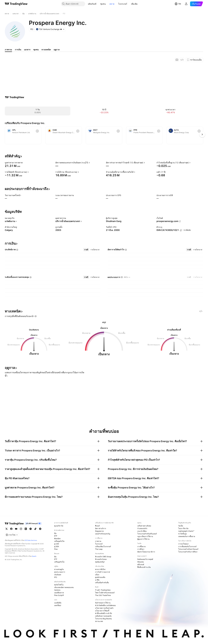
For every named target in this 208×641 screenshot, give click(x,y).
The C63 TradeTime (103, 595)
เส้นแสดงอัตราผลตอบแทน (64, 587)
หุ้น (55, 533)
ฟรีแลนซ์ (140, 564)
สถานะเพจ (99, 621)
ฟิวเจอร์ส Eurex (101, 559)
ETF (55, 536)
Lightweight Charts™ (186, 531)
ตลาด (112, 4)
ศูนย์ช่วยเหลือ (100, 577)
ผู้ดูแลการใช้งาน (143, 539)
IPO (55, 577)
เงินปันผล (57, 575)
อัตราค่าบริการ (100, 528)
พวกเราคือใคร (100, 569)
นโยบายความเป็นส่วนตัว (104, 608)
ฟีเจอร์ (97, 526)
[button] (98, 3)
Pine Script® (59, 595)
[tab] (86, 249)
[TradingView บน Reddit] (40, 528)
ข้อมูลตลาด (99, 531)
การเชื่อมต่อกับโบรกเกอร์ (187, 546)
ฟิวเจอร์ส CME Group (103, 557)
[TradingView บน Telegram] (30, 528)
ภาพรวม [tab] (8, 49)
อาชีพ (97, 580)
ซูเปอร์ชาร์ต (58, 526)
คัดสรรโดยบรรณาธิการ (146, 552)
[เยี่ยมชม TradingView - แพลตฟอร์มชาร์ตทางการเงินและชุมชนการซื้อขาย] (14, 97)
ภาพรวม (98, 541)
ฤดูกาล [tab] (57, 49)
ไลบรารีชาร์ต (183, 528)
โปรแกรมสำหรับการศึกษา (188, 552)
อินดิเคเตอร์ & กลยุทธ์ (145, 559)
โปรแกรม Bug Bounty (103, 619)
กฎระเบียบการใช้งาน (145, 536)
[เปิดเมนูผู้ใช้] (186, 3)
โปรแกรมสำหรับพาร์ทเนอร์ (188, 549)
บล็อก (97, 575)
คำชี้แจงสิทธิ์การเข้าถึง (103, 613)
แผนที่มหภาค (59, 593)
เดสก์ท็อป (57, 605)
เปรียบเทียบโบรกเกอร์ (103, 546)
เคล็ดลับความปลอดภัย (103, 616)
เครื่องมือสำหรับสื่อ (102, 582)
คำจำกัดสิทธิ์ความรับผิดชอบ (105, 605)
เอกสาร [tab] (27, 49)
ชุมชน (103, 4)
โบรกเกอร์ (122, 4)
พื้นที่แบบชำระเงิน (144, 567)
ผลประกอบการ (59, 572)
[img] (61, 29)
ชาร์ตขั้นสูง (182, 534)
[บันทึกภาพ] (177, 60)
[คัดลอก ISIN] (181, 230)
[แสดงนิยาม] (24, 162)
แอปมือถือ (57, 603)
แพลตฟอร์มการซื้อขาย (186, 536)
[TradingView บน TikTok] (35, 528)
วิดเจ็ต (180, 526)
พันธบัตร (57, 538)
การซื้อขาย (141, 546)
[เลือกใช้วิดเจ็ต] (182, 60)
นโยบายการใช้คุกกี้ (102, 611)
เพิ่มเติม (134, 4)
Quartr (34, 556)
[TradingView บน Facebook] (11, 528)
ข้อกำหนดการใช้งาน (102, 603)
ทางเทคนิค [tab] (46, 49)
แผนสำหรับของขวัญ (102, 534)
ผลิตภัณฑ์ (92, 4)
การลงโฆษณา (183, 544)
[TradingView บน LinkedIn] (25, 528)
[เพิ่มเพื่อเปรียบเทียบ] (37, 131)
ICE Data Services (31, 540)
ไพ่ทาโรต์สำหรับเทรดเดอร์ (105, 593)
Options (57, 590)
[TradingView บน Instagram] (21, 528)
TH (179, 4)
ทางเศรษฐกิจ (59, 569)
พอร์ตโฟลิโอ (58, 585)
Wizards (140, 562)
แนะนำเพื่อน (142, 531)
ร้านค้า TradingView (102, 590)
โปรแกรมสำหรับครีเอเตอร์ (147, 534)
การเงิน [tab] (18, 49)
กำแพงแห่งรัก (142, 528)
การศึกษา (140, 549)
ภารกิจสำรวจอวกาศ (102, 572)
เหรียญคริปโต (59, 541)
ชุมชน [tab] (36, 49)
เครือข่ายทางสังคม (144, 526)
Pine (56, 549)
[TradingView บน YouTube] (16, 528)
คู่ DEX (56, 546)
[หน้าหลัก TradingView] (16, 4)
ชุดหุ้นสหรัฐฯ (100, 562)
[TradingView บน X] (6, 528)
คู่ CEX (56, 544)
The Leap (99, 549)
